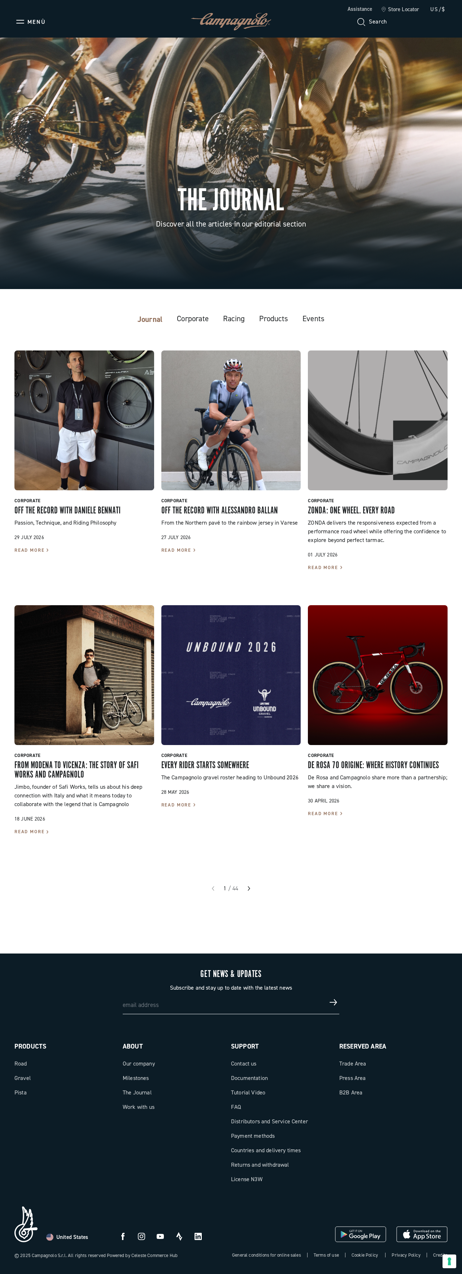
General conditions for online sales (266, 1255)
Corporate (193, 319)
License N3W (246, 1179)
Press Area (352, 1078)
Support (245, 1046)
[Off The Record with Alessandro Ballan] (231, 420)
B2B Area (350, 1092)
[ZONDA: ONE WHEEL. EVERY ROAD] (378, 420)
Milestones (136, 1078)
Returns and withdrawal (260, 1164)
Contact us (244, 1063)
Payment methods (253, 1136)
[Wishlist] (407, 21)
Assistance (360, 9)
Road (20, 1063)
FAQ (236, 1107)
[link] (400, 10)
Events (313, 319)
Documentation (249, 1078)
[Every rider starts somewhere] (231, 675)
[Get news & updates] (333, 1002)
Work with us (138, 1107)
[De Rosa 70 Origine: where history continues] (378, 675)
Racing (234, 319)
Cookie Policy (365, 1255)
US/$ (437, 9)
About (133, 1046)
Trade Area (352, 1063)
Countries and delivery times (266, 1150)
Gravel (22, 1078)
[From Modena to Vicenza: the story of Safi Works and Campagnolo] (84, 675)
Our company (139, 1063)
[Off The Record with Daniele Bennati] (84, 420)
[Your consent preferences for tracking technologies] (449, 1261)
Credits (440, 1255)
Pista (20, 1092)
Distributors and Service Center (269, 1121)
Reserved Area (362, 1046)
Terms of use (326, 1255)
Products (273, 319)
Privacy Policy (406, 1255)
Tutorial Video (248, 1092)
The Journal (137, 1092)
